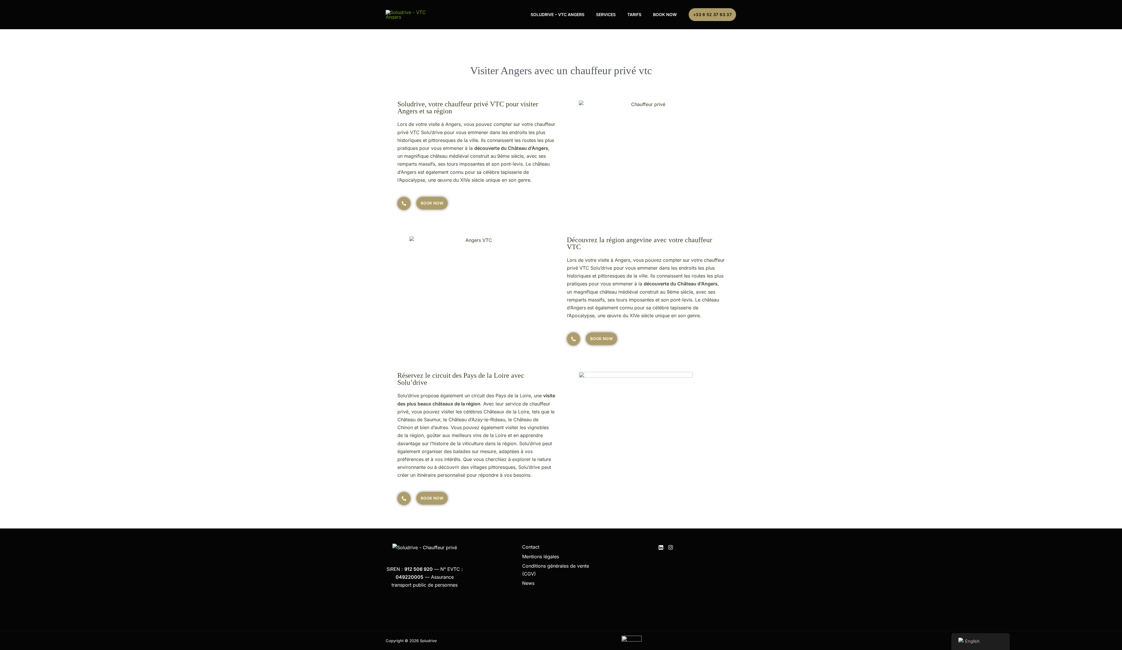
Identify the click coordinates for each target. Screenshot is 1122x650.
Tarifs (634, 14)
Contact (530, 547)
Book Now (665, 14)
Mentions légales (540, 556)
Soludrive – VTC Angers (557, 14)
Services (606, 14)
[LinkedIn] (661, 547)
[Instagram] (670, 547)
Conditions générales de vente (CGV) (555, 570)
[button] (712, 14)
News (528, 583)
